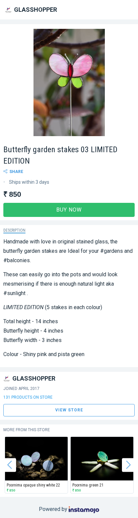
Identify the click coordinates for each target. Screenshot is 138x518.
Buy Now (69, 210)
